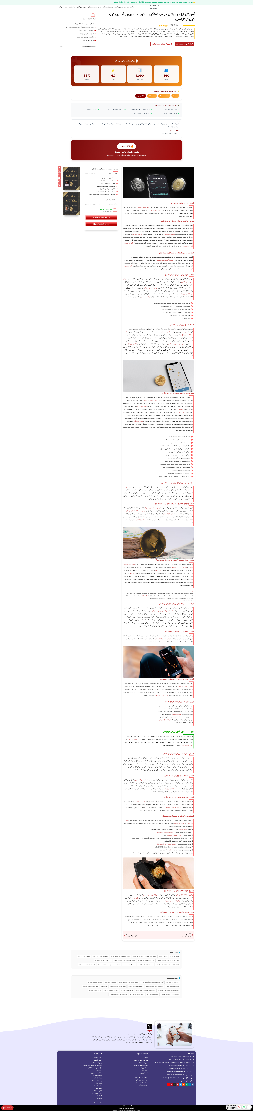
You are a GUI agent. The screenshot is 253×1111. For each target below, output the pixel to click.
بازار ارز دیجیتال (132, 344)
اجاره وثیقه (104, 986)
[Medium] (187, 1084)
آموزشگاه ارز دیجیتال (167, 332)
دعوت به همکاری (97, 1093)
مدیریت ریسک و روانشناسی (176, 344)
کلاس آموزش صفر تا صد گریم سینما (145, 990)
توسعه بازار (99, 1083)
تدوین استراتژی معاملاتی (174, 835)
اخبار (170, 850)
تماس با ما (99, 1088)
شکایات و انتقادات (96, 1091)
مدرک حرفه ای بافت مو (127, 990)
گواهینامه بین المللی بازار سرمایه (93, 1065)
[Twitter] (180, 1084)
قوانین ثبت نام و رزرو (141, 1077)
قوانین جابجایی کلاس (141, 1083)
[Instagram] (174, 1084)
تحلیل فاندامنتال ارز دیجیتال (164, 832)
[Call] (239, 1107)
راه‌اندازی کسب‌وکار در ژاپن (111, 990)
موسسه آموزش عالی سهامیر (165, 260)
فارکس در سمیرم (174, 956)
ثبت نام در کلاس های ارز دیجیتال (162, 611)
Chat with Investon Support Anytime (168, 990)
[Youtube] (178, 1084)
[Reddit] (183, 1084)
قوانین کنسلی (143, 1085)
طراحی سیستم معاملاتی (94, 7)
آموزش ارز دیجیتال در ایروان (100, 956)
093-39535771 (231, 1108)
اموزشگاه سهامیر (179, 823)
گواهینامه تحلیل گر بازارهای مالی (135, 511)
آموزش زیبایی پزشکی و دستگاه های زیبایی (152, 982)
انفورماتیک (144, 596)
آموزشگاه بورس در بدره (84, 956)
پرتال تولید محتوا (97, 1081)
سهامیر (132, 7)
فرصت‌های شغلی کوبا (110, 982)
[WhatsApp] (244, 1107)
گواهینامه (158, 570)
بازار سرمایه (135, 898)
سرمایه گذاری (174, 596)
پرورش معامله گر (142, 406)
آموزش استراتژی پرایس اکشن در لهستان (168, 960)
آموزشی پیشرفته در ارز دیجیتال (171, 808)
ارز (126, 920)
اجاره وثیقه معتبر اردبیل (172, 986)
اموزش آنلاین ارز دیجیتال (185, 686)
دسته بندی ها (98, 1102)
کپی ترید (132, 573)
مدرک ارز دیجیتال (168, 514)
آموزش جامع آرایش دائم (95, 990)
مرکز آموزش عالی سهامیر (150, 895)
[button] (192, 200)
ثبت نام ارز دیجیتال (164, 720)
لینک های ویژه (98, 1086)
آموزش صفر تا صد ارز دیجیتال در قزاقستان (167, 965)
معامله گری (180, 409)
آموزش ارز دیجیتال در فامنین (145, 965)
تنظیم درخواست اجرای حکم (137, 994)
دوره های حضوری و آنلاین (122, 7)
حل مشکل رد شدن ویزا (172, 982)
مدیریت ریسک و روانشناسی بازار (166, 844)
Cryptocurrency (137, 234)
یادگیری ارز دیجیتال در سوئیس (103, 960)
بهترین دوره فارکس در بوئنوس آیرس (120, 956)
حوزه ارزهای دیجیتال (187, 294)
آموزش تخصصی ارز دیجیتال (172, 901)
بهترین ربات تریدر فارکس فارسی (170, 994)
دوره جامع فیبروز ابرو (152, 994)
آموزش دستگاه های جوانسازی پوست (128, 982)
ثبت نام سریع (7, 1108)
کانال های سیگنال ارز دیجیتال (151, 401)
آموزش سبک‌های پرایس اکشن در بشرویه (109, 965)
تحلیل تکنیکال (182, 829)
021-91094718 (231, 1106)
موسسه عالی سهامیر (142, 208)
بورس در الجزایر (163, 956)
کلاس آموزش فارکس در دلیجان (87, 965)
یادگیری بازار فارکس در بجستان (146, 960)
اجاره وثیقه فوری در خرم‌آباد (135, 986)
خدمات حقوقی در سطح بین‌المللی (118, 994)
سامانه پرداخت (97, 1075)
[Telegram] (249, 1107)
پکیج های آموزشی (108, 7)
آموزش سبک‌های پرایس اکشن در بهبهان (124, 960)
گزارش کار (99, 1096)
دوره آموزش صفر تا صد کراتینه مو (154, 986)
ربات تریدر (72, 7)
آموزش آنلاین (98, 1060)
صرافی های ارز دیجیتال (151, 288)
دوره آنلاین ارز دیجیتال (161, 695)
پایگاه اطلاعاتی (98, 1078)
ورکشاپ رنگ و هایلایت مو (95, 982)
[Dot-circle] (168, 1084)
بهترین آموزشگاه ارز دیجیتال (184, 895)
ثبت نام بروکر (63, 7)
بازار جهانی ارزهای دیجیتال (155, 210)
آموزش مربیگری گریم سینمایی (118, 986)
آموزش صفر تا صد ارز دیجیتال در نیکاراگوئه (144, 956)
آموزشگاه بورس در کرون (129, 965)
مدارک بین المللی (176, 714)
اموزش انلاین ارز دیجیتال (179, 567)
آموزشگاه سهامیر (146, 297)
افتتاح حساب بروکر (96, 1073)
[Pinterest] (171, 1084)
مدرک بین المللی (81, 7)
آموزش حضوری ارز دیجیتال (163, 639)
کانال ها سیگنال (138, 421)
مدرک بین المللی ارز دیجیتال (153, 508)
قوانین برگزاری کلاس (141, 1080)
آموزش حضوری (98, 1058)
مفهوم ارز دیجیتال (169, 234)
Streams (99, 1098)
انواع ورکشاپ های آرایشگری (90, 986)
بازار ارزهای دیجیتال (181, 412)
